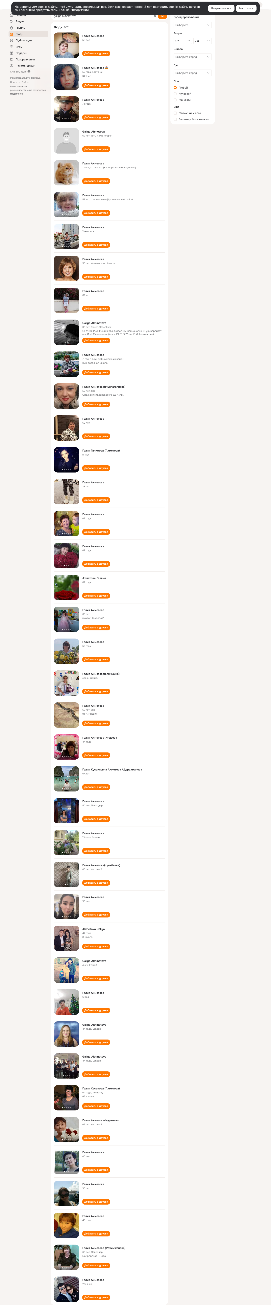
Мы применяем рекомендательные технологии (28, 90)
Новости (15, 82)
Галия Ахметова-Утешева (99, 737)
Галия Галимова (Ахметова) (101, 450)
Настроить (246, 8)
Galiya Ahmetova (93, 131)
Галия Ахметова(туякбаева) (101, 865)
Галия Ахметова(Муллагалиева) (104, 387)
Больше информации (74, 10)
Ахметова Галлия (94, 578)
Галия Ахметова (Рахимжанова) (104, 1248)
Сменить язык (18, 71)
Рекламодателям (20, 77)
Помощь (35, 77)
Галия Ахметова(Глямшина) (101, 674)
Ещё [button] (24, 82)
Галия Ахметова (93, 36)
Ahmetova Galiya (93, 929)
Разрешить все (221, 8)
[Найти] (162, 16)
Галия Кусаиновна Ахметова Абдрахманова (112, 769)
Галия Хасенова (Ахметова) (101, 1088)
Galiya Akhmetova (94, 323)
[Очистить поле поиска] (155, 16)
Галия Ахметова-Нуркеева (100, 1120)
